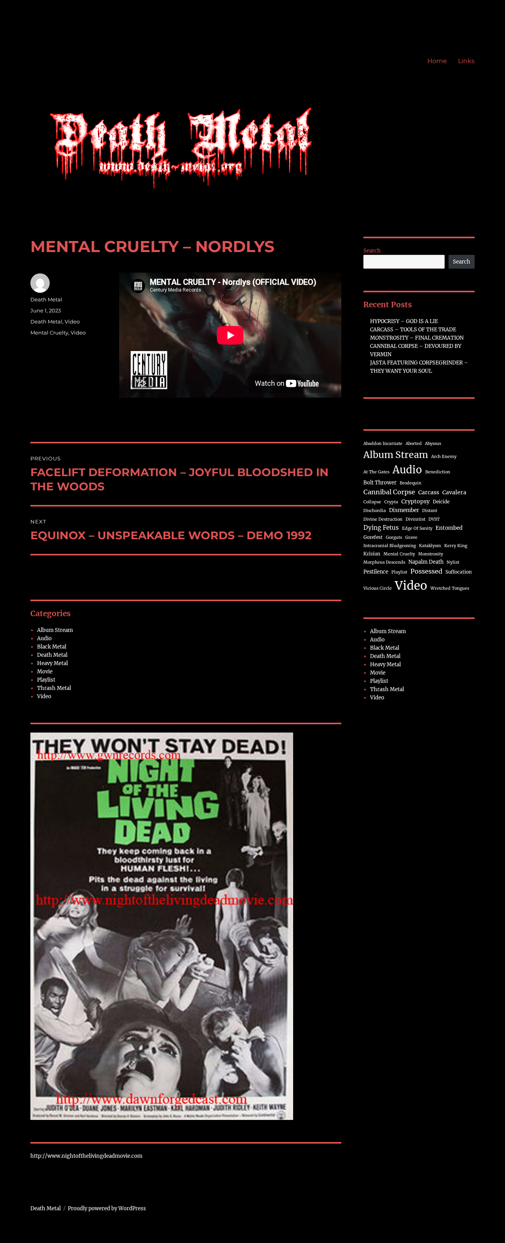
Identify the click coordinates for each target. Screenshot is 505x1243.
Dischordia (374, 510)
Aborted (414, 443)
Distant (429, 510)
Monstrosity (430, 554)
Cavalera (454, 492)
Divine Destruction (382, 519)
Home (437, 61)
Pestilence (375, 571)
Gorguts (394, 537)
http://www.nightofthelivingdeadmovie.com (86, 1156)
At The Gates (376, 472)
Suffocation (458, 572)
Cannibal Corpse (389, 492)
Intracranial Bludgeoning (389, 545)
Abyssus (433, 443)
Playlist (46, 680)
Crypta (391, 502)
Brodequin (410, 483)
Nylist (453, 562)
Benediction (437, 472)
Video (72, 321)
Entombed (449, 528)
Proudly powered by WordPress (107, 1208)
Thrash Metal (54, 688)
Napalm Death (425, 562)
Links (466, 61)
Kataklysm (430, 545)
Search (372, 250)
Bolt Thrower (380, 482)
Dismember (404, 510)
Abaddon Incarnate (382, 443)
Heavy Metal (52, 663)
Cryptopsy (415, 501)
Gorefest (373, 537)
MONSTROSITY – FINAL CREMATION (417, 338)
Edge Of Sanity (417, 528)
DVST (434, 519)
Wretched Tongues (449, 588)
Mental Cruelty (49, 332)
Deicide (441, 502)
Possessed (426, 571)
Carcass (428, 492)
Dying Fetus (381, 527)
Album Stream (55, 630)
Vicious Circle (377, 588)
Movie (44, 671)
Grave (411, 537)
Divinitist (415, 519)
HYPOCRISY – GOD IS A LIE (404, 321)
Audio (44, 638)
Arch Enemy (443, 456)
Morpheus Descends (384, 562)
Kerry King (455, 545)
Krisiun (371, 554)
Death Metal (46, 299)
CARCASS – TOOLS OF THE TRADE (413, 329)
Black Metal (51, 646)
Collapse (372, 502)
